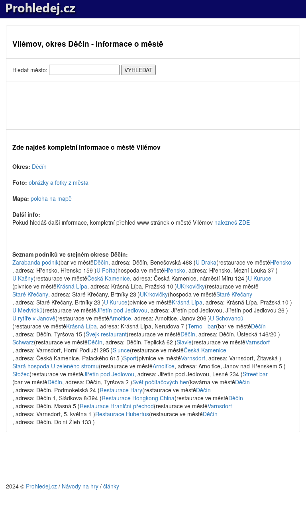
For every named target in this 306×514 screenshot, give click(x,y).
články (111, 486)
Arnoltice (120, 318)
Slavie (184, 342)
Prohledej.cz (41, 486)
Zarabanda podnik (35, 262)
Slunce (121, 350)
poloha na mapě (51, 198)
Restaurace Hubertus (122, 414)
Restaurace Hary (121, 390)
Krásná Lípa (72, 286)
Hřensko (280, 262)
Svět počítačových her (160, 382)
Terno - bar (202, 326)
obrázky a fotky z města (58, 182)
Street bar (255, 374)
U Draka (206, 262)
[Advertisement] (153, 105)
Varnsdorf (257, 342)
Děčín (39, 166)
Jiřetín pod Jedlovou (121, 310)
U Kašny (22, 278)
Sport (130, 358)
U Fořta (106, 270)
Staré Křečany (30, 294)
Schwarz (23, 342)
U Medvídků (27, 310)
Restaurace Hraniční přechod (117, 406)
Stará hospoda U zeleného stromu (55, 366)
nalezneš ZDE (232, 222)
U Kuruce (259, 278)
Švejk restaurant (106, 334)
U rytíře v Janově (33, 318)
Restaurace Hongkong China (138, 398)
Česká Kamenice (108, 278)
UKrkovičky (191, 286)
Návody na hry (80, 486)
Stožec (20, 374)
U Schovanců (226, 318)
